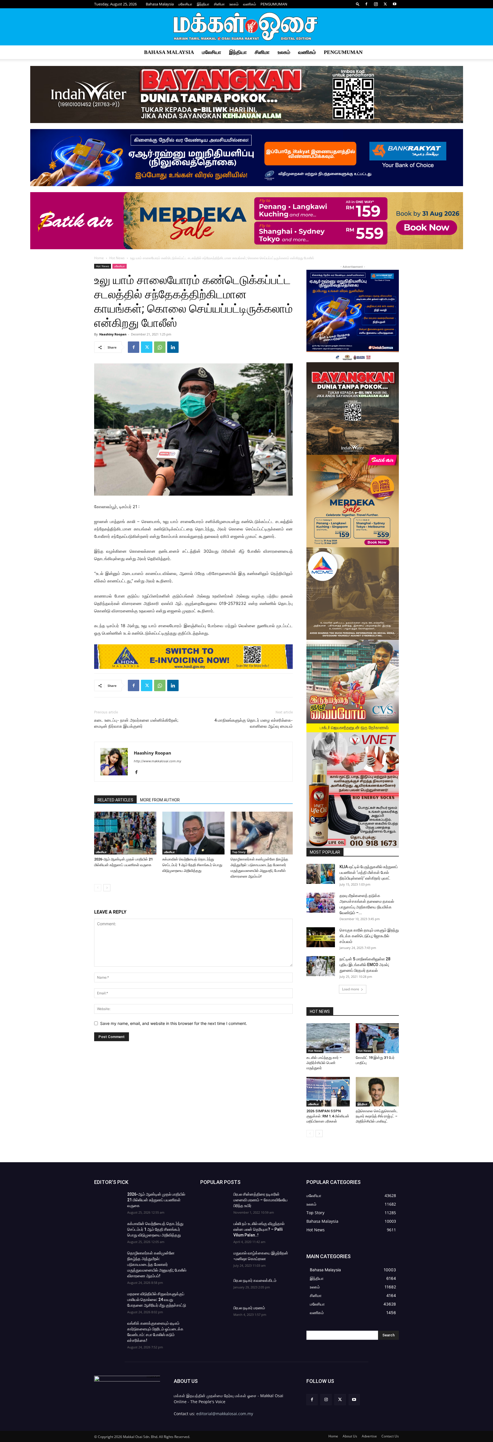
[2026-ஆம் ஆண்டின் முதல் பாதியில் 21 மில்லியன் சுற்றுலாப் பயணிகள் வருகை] (125, 833)
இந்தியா (203, 4)
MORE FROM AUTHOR (160, 800)
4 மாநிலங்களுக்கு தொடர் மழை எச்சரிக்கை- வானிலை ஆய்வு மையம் (253, 723)
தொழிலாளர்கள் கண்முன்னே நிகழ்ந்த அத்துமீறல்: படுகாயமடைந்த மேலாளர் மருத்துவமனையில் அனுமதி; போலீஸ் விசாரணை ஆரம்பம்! (156, 1264)
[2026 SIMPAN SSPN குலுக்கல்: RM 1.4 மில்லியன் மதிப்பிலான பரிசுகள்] (328, 1092)
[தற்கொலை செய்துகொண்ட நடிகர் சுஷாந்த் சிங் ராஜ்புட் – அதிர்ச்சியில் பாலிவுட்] (377, 1092)
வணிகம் (249, 4)
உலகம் (234, 4)
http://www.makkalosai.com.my (157, 761)
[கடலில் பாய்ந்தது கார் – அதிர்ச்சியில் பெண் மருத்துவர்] (328, 1038)
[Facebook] (366, 4)
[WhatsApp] (159, 347)
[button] (357, 4)
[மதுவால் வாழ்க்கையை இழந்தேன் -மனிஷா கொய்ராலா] (214, 1260)
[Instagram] (375, 4)
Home (99, 258)
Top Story (238, 852)
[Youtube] (394, 4)
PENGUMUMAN (273, 4)
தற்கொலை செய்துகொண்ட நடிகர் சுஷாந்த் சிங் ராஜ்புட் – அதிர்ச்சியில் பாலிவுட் (377, 1116)
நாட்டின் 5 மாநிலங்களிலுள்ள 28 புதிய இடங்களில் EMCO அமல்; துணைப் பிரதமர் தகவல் (365, 965)
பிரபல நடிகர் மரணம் (249, 1308)
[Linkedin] (173, 347)
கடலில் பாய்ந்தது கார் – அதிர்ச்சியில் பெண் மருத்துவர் (324, 1062)
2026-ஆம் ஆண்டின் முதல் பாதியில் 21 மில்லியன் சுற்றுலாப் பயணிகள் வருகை (156, 1200)
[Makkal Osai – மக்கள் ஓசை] (246, 27)
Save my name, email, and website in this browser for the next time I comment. (173, 1023)
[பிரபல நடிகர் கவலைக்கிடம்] (214, 1288)
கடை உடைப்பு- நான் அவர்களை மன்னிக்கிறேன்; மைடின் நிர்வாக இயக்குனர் (136, 723)
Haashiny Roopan (112, 334)
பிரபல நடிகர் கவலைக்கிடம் (254, 1280)
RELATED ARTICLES (115, 800)
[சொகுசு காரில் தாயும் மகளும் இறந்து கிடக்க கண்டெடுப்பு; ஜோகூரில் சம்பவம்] (320, 937)
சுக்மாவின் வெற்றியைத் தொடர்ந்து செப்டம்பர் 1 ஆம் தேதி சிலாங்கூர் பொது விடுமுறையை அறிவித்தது (192, 865)
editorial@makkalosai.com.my (224, 1413)
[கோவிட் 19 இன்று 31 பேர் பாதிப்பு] (377, 1038)
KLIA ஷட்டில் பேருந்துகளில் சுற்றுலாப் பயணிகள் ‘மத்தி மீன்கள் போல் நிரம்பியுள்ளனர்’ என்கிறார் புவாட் (369, 872)
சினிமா (219, 4)
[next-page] (106, 887)
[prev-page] (97, 887)
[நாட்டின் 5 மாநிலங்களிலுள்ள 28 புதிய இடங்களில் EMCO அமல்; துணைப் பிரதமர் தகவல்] (320, 966)
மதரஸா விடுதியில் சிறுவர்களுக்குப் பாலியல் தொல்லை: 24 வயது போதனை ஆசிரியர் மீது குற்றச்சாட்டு (156, 1300)
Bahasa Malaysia (160, 4)
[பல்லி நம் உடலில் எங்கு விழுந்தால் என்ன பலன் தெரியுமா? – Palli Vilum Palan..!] (214, 1231)
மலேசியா (185, 4)
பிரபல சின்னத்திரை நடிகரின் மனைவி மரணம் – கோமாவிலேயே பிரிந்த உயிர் (260, 1200)
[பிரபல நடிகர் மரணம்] (214, 1315)
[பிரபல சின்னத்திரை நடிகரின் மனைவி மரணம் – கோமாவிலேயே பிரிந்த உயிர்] (214, 1201)
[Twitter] (385, 4)
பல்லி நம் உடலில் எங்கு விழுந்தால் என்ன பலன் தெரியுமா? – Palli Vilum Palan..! (258, 1229)
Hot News (117, 258)
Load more (350, 989)
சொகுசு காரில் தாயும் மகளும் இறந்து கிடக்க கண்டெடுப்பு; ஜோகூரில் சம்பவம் (369, 936)
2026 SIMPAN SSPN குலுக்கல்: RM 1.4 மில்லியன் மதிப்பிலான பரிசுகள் (327, 1116)
